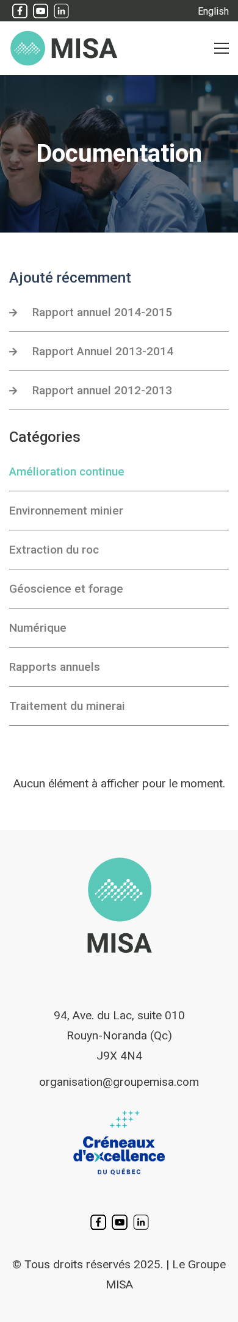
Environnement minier (66, 511)
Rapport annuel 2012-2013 (102, 390)
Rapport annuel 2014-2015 (102, 312)
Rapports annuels (54, 667)
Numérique (38, 628)
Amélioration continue (66, 471)
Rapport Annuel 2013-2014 (102, 351)
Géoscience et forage (66, 589)
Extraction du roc (54, 550)
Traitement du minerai (67, 706)
